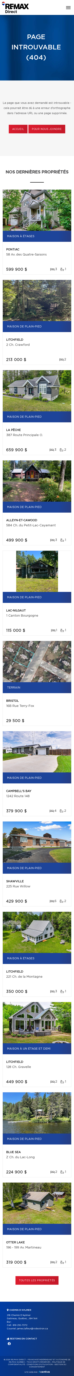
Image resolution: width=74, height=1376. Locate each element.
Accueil (18, 129)
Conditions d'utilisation (40, 1364)
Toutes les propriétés (37, 1280)
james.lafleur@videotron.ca (32, 1329)
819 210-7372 (20, 1325)
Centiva (44, 1372)
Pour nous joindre (47, 129)
